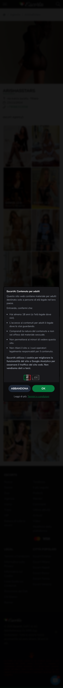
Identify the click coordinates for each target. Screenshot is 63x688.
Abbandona (19, 388)
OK (43, 388)
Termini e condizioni (38, 396)
